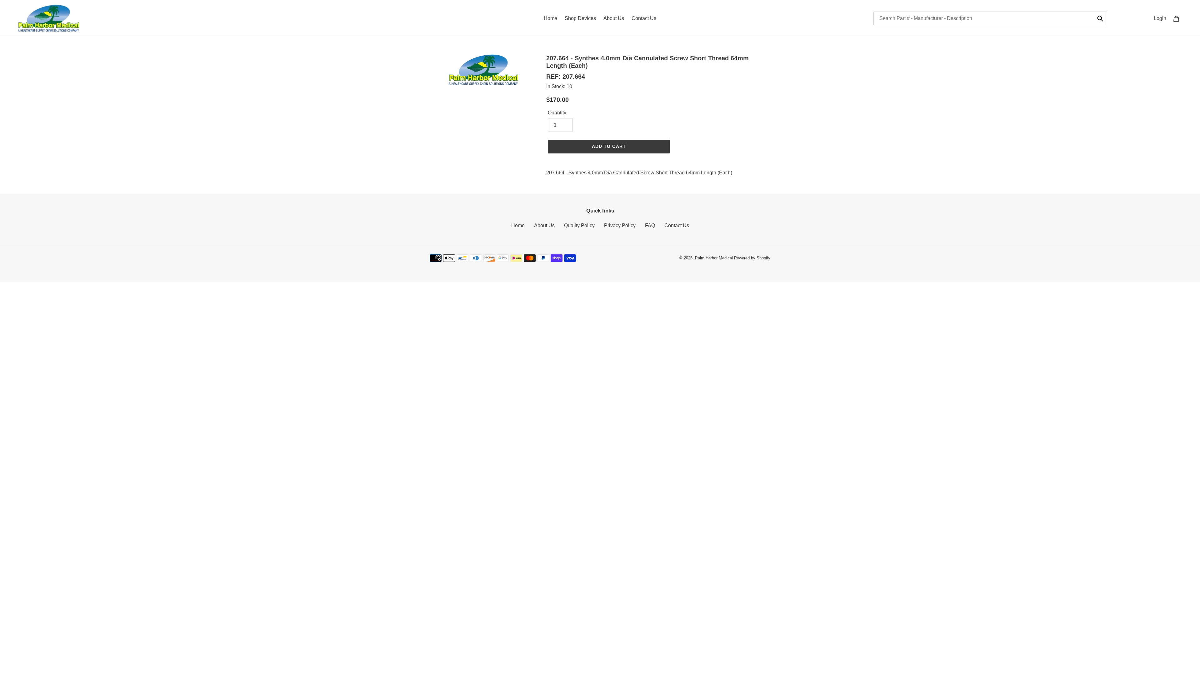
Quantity (557, 112)
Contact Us (676, 225)
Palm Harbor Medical (714, 258)
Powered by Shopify (752, 258)
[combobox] (990, 18)
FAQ (650, 225)
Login (1162, 18)
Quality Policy (579, 225)
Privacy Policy (620, 225)
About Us (544, 225)
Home (518, 225)
